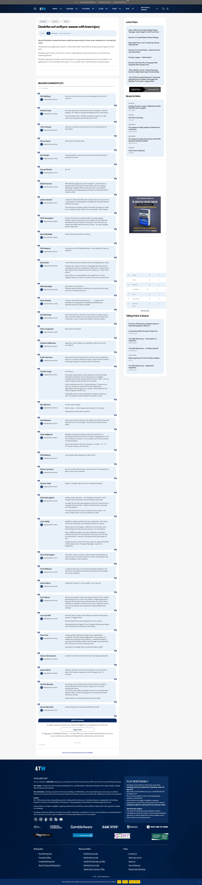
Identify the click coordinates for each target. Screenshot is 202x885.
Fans (114, 9)
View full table (145, 311)
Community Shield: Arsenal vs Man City (143, 331)
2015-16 (55, 21)
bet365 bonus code (91, 854)
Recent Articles (133, 96)
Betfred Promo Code (91, 865)
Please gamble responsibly (88, 2)
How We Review (135, 865)
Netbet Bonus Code (91, 857)
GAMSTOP (138, 798)
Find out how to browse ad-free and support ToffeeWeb (77, 752)
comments (54, 33)
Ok (119, 882)
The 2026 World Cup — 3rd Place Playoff (143, 348)
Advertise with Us (135, 857)
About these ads (77, 742)
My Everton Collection (137, 151)
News (55, 9)
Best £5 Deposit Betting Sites (49, 865)
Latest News (132, 22)
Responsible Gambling (137, 869)
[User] (167, 9)
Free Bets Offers (45, 857)
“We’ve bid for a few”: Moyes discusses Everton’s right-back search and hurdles (144, 71)
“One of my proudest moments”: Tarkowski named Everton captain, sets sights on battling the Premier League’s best (144, 79)
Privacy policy (134, 882)
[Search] (163, 9)
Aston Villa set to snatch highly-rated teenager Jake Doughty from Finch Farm (144, 31)
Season (70, 9)
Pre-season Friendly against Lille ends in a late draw (144, 128)
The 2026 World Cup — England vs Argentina (141, 367)
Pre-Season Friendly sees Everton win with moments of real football (145, 140)
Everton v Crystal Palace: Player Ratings (143, 37)
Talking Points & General (137, 315)
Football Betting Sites (47, 861)
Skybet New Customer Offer (94, 869)
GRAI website (131, 817)
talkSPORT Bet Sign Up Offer (94, 861)
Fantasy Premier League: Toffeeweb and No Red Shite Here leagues (145, 107)
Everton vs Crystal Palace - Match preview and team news (144, 51)
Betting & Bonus (145, 9)
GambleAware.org (144, 791)
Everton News (152, 89)
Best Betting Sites (45, 854)
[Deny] (199, 882)
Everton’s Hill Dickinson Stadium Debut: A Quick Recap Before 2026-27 (144, 325)
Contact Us (133, 854)
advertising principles (119, 2)
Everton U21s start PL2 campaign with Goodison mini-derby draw (143, 64)
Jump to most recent (64, 33)
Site (127, 9)
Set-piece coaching (136, 118)
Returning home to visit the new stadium (144, 358)
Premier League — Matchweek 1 (140, 57)
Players (86, 9)
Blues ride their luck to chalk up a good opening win (144, 44)
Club (101, 9)
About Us (132, 861)
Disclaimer (45, 88)
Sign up (47, 733)
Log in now (77, 730)
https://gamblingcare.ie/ (76, 814)
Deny (125, 882)
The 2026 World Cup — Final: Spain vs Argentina (142, 340)
